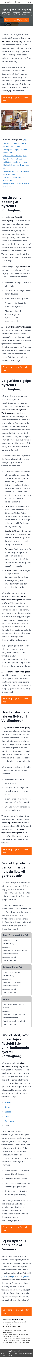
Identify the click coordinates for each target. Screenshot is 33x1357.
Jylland (4, 1276)
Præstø (8, 1102)
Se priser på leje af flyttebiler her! (16, 20)
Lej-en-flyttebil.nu (10, 2)
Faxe (7, 1116)
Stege (7, 1107)
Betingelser (28, 1353)
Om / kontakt (10, 1354)
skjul (25, 140)
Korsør (8, 1111)
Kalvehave (9, 1121)
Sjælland (26, 1276)
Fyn (12, 1276)
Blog (15, 1353)
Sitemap (21, 1353)
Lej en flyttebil (3, 1354)
